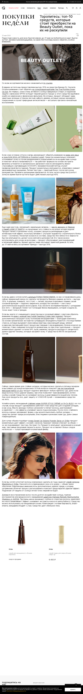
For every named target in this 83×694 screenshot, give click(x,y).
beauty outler (48, 14)
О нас (23, 8)
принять (73, 689)
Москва (6, 2)
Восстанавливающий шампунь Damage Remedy (59, 553)
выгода (55, 14)
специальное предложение (67, 14)
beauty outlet (14, 8)
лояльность (31, 8)
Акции (45, 8)
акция (78, 14)
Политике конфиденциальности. (16, 691)
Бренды (61, 8)
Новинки (53, 8)
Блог (39, 8)
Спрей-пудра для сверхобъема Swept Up (20, 553)
